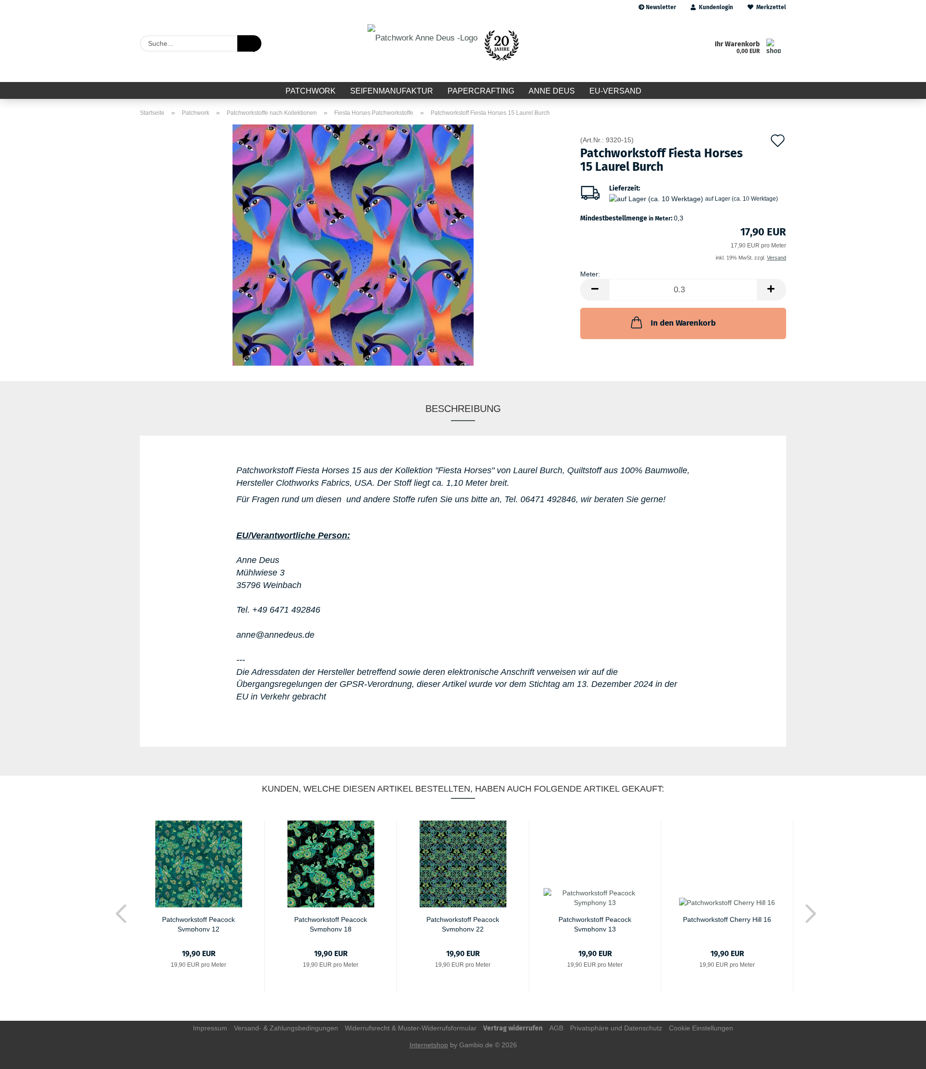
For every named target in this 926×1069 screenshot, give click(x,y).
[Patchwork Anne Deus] (446, 48)
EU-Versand (615, 91)
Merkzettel (769, 7)
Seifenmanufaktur (391, 91)
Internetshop (428, 1045)
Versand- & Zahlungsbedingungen (286, 1028)
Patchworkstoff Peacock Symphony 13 (594, 924)
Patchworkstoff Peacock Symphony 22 (462, 924)
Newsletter (660, 7)
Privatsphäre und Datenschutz (616, 1028)
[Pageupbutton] (899, 1054)
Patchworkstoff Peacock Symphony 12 (198, 924)
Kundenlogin (714, 7)
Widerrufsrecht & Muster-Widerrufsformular (411, 1028)
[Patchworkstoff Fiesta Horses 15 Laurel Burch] (353, 244)
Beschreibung (463, 408)
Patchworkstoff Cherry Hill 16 (727, 919)
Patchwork (311, 91)
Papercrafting (481, 91)
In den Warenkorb (683, 323)
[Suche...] (249, 43)
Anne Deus (552, 91)
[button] (594, 290)
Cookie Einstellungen (701, 1028)
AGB (556, 1028)
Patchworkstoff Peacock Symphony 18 (330, 924)
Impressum (210, 1028)
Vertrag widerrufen (513, 1028)
